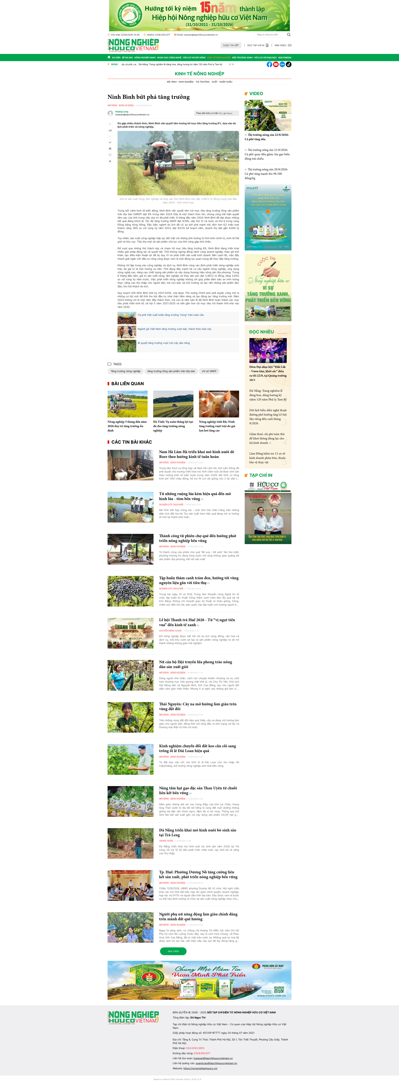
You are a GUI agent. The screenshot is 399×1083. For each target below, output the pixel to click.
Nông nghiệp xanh (145, 57)
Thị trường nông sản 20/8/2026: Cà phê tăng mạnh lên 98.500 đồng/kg (266, 174)
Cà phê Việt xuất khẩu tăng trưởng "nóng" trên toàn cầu (171, 314)
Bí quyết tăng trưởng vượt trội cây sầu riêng (164, 342)
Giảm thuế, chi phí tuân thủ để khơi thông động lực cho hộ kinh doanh (267, 439)
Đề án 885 (127, 57)
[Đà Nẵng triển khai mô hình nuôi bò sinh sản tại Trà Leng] (131, 843)
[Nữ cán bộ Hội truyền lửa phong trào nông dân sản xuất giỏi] (131, 675)
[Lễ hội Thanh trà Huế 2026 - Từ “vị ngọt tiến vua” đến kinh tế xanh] (131, 633)
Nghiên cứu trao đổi (171, 505)
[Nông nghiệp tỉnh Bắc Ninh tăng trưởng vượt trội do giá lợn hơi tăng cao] (219, 404)
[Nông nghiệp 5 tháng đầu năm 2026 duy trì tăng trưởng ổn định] (128, 404)
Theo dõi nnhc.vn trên (207, 113)
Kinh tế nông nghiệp (219, 57)
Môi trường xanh (242, 57)
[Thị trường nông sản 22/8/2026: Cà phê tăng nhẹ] (268, 115)
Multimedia (285, 57)
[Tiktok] (288, 64)
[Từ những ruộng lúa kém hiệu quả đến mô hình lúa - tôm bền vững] (131, 507)
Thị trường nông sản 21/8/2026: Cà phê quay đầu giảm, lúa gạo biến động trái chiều (267, 154)
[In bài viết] (110, 161)
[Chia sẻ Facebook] (110, 148)
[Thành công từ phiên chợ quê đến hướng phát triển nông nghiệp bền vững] (131, 549)
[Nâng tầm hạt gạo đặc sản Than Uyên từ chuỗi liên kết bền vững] (131, 801)
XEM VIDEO (280, 45)
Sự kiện (116, 57)
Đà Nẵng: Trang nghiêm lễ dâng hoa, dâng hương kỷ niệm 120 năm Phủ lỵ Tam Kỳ (201, 64)
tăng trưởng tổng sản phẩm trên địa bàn (171, 371)
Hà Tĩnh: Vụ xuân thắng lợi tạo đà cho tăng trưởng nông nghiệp (173, 426)
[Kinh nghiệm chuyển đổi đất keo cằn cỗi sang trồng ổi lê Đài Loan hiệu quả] (131, 759)
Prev (229, 64)
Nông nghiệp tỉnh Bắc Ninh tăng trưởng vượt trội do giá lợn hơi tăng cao (217, 426)
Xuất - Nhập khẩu (222, 82)
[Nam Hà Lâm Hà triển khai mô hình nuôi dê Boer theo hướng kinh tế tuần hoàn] (131, 465)
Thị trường (202, 82)
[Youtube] (276, 64)
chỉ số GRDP (209, 371)
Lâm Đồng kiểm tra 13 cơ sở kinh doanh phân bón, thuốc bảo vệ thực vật (267, 458)
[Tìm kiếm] (288, 34)
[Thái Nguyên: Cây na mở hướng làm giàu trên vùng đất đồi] (131, 717)
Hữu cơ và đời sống (194, 57)
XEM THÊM (173, 951)
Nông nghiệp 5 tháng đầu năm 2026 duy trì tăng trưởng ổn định (127, 426)
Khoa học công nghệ (169, 57)
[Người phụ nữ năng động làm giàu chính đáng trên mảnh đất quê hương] (131, 927)
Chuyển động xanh (170, 631)
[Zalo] (282, 64)
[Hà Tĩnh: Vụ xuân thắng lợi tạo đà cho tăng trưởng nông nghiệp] (173, 404)
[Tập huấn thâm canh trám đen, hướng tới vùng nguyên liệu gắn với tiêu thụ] (131, 591)
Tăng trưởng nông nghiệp (126, 371)
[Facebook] (269, 64)
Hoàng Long (121, 112)
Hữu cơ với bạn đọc (265, 57)
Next (233, 64)
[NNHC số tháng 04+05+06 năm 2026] (268, 543)
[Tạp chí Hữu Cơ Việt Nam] (133, 51)
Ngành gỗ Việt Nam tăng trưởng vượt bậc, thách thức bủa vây (174, 328)
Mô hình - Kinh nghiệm (180, 82)
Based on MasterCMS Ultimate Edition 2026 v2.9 (177, 1079)
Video (256, 93)
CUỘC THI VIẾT (231, 45)
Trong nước (166, 841)
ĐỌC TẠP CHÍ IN (256, 45)
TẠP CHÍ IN (260, 475)
